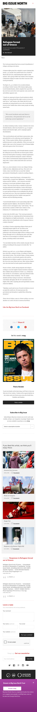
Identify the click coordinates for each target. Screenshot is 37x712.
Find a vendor (19, 402)
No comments (16, 472)
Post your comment (26, 635)
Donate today (12, 688)
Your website (9, 631)
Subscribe (30, 659)
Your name (8, 624)
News (3, 57)
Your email (22, 624)
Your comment (7, 611)
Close (33, 682)
